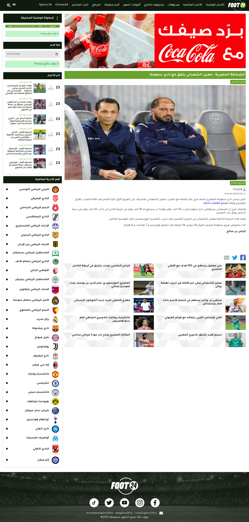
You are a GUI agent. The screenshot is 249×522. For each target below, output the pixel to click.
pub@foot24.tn (124, 513)
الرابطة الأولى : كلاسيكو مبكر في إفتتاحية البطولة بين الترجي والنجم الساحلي (19, 151)
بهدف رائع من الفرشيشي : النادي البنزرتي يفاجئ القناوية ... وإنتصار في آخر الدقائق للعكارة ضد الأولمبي (18, 90)
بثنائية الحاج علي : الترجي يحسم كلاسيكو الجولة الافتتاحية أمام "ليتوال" (20, 121)
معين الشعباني (238, 82)
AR (14, 5)
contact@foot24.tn (146, 513)
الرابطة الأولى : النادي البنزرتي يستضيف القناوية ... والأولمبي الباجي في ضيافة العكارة (19, 136)
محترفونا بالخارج (238, 183)
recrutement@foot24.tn (99, 513)
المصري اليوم (212, 203)
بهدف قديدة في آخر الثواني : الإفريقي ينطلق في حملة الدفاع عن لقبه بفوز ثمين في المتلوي (19, 106)
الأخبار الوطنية (25, 82)
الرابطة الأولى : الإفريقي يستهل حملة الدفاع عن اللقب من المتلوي (20, 165)
